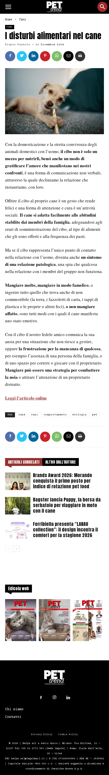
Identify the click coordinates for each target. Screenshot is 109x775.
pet (94, 414)
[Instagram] (54, 697)
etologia (79, 414)
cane (21, 414)
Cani (22, 19)
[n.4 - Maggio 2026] (88, 621)
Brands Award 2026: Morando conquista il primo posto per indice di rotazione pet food (62, 481)
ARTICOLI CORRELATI (23, 462)
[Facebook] (41, 698)
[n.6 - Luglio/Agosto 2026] (20, 621)
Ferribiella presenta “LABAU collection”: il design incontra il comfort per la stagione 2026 (65, 530)
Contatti (13, 717)
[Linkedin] (68, 698)
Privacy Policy (41, 734)
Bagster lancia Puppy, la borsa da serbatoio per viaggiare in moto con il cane (67, 505)
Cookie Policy (68, 734)
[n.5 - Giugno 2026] (54, 621)
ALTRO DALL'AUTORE (60, 462)
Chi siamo (14, 709)
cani (34, 414)
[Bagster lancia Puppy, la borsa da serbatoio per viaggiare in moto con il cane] (17, 505)
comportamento (55, 414)
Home (8, 19)
